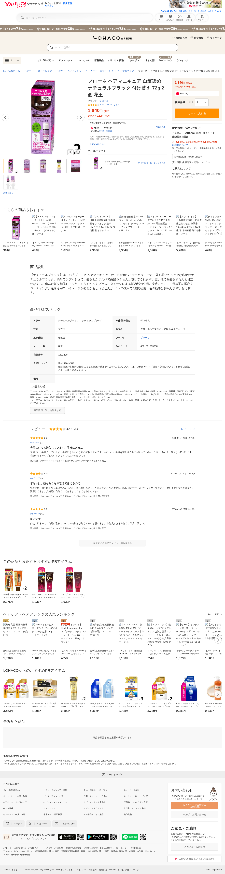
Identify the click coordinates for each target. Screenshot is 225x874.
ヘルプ (218, 11)
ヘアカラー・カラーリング (99, 71)
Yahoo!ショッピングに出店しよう (196, 11)
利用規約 (93, 870)
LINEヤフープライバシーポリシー (39, 870)
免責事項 (103, 870)
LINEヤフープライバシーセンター (71, 870)
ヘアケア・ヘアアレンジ (69, 71)
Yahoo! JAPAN (169, 11)
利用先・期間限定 (105, 131)
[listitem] (23, 790)
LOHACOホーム (11, 71)
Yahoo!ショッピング (12, 870)
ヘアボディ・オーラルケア (38, 71)
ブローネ (145, 337)
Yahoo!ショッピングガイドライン (124, 870)
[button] (202, 102)
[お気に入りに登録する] (78, 152)
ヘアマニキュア (126, 71)
